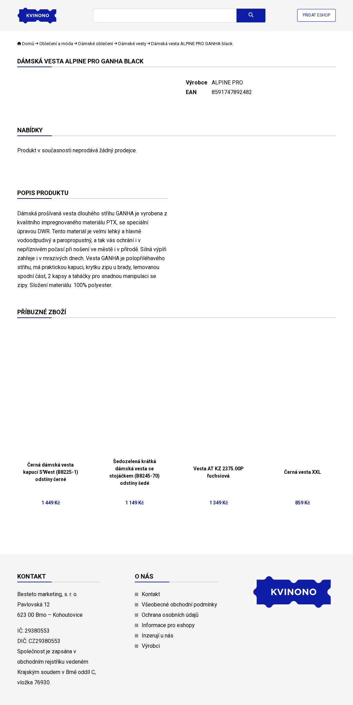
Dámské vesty (132, 43)
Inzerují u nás (157, 635)
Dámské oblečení (95, 43)
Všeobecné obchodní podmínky (179, 604)
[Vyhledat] (250, 15)
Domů (28, 43)
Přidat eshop (316, 15)
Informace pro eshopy (168, 625)
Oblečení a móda (56, 43)
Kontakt (151, 594)
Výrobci (151, 646)
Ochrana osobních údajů (170, 615)
